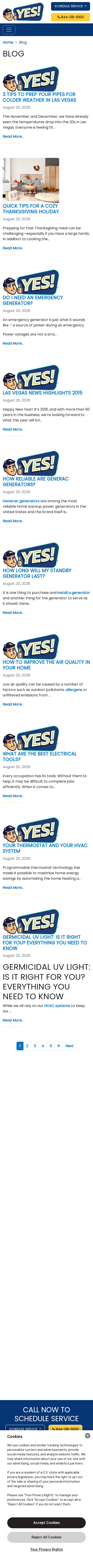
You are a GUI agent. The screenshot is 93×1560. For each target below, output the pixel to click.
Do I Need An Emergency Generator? (33, 300)
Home (8, 42)
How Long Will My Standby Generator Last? (37, 573)
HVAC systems (57, 1005)
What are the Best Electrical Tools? (40, 756)
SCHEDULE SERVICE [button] (69, 6)
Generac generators (21, 501)
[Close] (87, 1435)
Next (69, 1045)
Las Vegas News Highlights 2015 (42, 392)
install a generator (73, 592)
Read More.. (13, 136)
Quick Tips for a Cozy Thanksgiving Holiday (31, 209)
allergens (74, 689)
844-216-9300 (72, 17)
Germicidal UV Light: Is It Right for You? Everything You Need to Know (45, 943)
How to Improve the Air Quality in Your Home (46, 665)
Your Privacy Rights (46, 1549)
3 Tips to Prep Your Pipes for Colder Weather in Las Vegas (39, 97)
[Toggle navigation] (9, 29)
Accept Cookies (46, 1523)
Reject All (46, 1537)
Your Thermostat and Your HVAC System (45, 848)
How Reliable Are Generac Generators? (36, 481)
